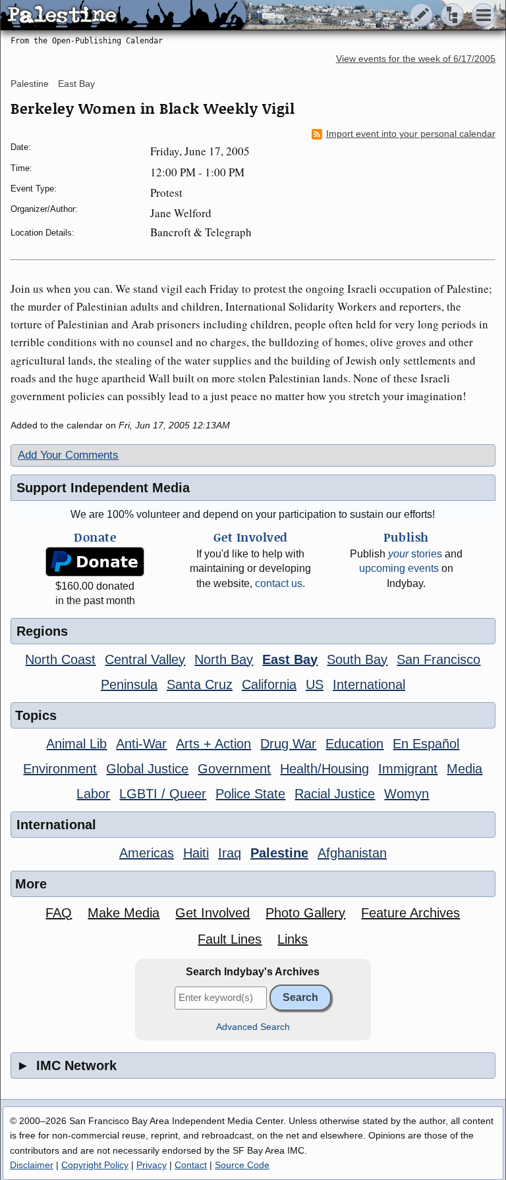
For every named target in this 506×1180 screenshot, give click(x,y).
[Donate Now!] (95, 562)
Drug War (288, 743)
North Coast (60, 659)
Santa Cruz (200, 684)
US (314, 684)
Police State (250, 793)
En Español (426, 743)
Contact (191, 1165)
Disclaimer (31, 1165)
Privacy (151, 1165)
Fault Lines (230, 939)
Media (464, 768)
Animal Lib (76, 743)
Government (234, 768)
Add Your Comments (68, 455)
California (269, 684)
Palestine (30, 83)
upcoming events (399, 568)
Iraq (229, 853)
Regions (42, 631)
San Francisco (438, 659)
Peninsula (129, 684)
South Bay (357, 659)
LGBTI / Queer (162, 793)
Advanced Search (253, 1027)
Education (354, 743)
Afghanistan (352, 853)
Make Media (123, 913)
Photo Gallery (305, 913)
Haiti (196, 853)
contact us (278, 583)
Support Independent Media (103, 487)
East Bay (76, 83)
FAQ (58, 913)
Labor (93, 793)
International (369, 684)
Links (292, 939)
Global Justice (147, 768)
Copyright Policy (94, 1165)
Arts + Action (213, 743)
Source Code (242, 1165)
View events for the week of (415, 59)
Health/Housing (324, 768)
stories (415, 553)
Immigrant (407, 768)
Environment (60, 768)
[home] (123, 16)
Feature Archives (410, 913)
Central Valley (145, 659)
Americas (146, 853)
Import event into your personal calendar (410, 134)
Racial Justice (335, 793)
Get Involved (212, 913)
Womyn (406, 793)
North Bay (223, 659)
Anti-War (141, 743)
